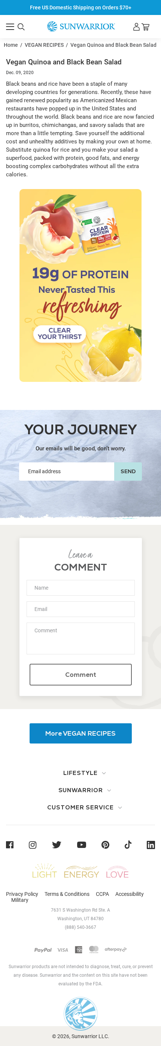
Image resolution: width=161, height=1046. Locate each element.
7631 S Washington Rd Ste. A (80, 910)
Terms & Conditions (67, 894)
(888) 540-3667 (80, 927)
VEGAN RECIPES (44, 45)
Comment (80, 675)
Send (128, 471)
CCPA (102, 894)
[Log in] (136, 26)
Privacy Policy (22, 894)
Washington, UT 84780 (80, 918)
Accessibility (129, 894)
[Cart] (145, 26)
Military (19, 900)
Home (11, 45)
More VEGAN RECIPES (80, 733)
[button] (10, 27)
